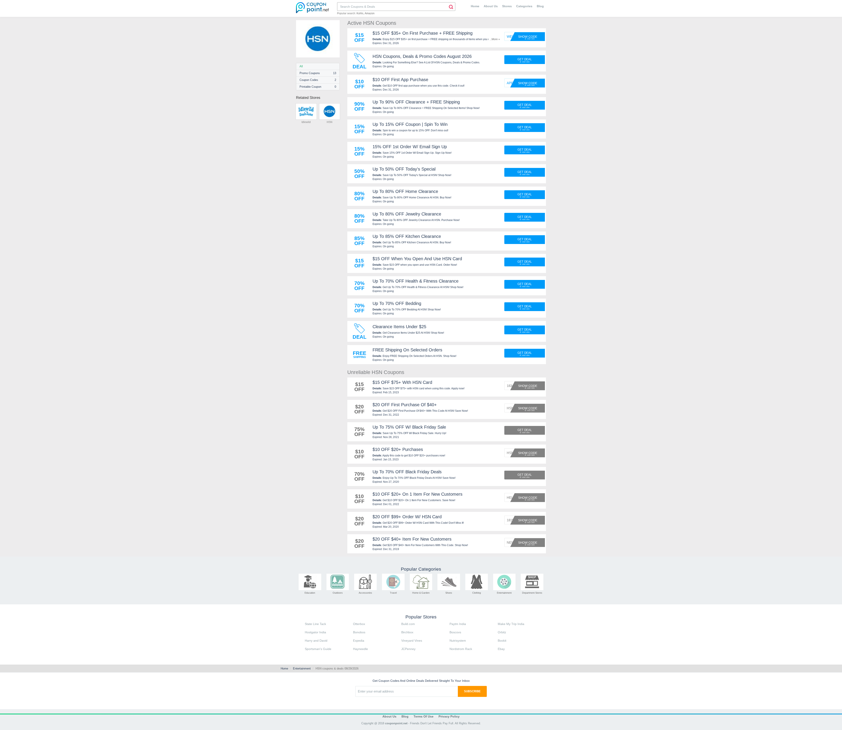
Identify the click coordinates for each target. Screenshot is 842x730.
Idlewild (306, 122)
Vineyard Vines (411, 640)
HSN (329, 122)
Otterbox (359, 624)
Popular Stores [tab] (421, 616)
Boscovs (455, 632)
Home (475, 6)
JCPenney (408, 649)
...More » (495, 39)
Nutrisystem (458, 640)
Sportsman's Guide (318, 649)
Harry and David (316, 640)
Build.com (408, 624)
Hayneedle (360, 649)
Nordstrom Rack (461, 649)
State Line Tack (315, 624)
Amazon (370, 13)
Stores (507, 6)
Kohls (360, 13)
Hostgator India (315, 632)
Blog (540, 6)
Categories (524, 6)
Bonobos (359, 632)
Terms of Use (423, 716)
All (301, 66)
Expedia (358, 640)
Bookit (502, 640)
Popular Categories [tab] (421, 569)
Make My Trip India (511, 624)
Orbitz (502, 632)
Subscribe (472, 691)
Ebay (501, 649)
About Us (491, 6)
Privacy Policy (449, 716)
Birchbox (407, 632)
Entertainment (302, 668)
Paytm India (458, 624)
